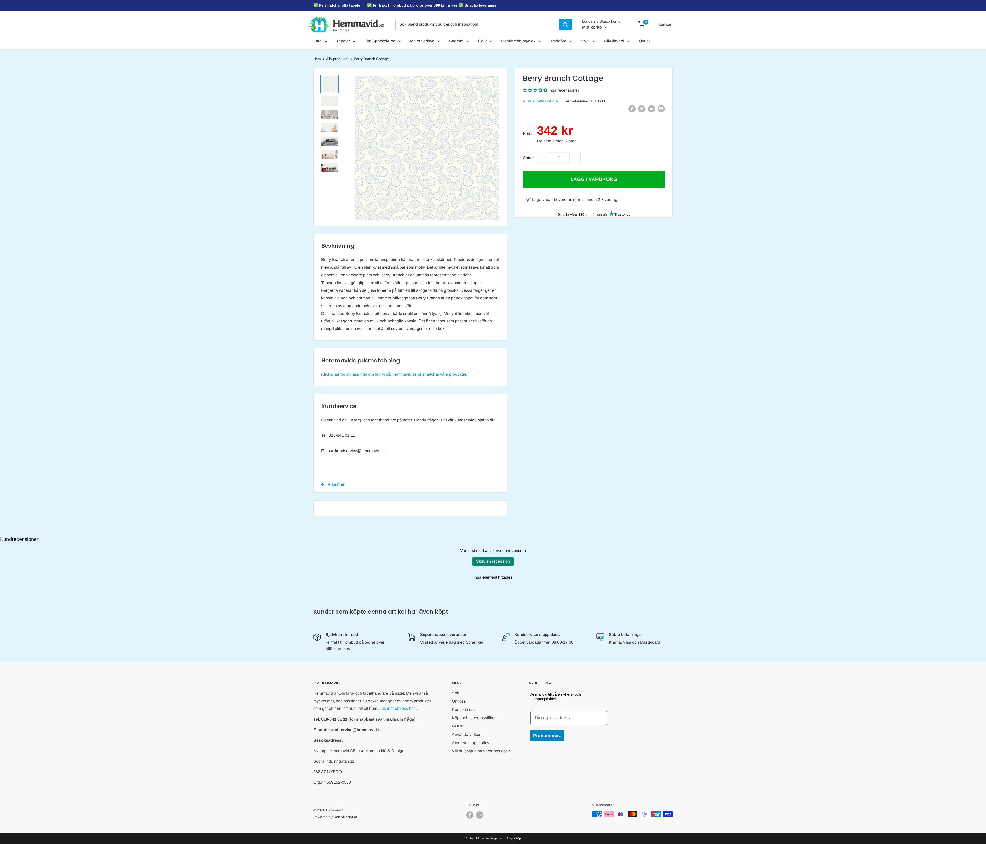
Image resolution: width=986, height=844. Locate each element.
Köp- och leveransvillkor (474, 718)
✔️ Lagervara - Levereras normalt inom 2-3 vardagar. (574, 199)
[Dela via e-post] (661, 108)
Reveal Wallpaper (540, 101)
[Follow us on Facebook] (469, 814)
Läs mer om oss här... (398, 708)
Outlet (644, 41)
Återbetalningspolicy (470, 743)
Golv (482, 41)
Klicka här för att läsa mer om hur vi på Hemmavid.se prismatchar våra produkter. (394, 374)
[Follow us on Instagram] (479, 814)
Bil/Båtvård (614, 41)
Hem (317, 59)
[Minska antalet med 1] (542, 157)
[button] (535, 90)
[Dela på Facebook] (632, 108)
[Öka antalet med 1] (575, 157)
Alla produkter (337, 59)
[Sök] (565, 24)
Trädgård (558, 41)
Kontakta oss (464, 709)
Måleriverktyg (422, 41)
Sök (455, 693)
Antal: (528, 158)
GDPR (458, 726)
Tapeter (343, 41)
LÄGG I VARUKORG (594, 179)
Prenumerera (547, 735)
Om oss (459, 701)
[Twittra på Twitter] (651, 108)
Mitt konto (592, 27)
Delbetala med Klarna (557, 141)
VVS (585, 41)
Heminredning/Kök (518, 41)
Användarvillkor (466, 734)
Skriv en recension (493, 561)
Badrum (456, 41)
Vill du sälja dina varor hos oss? (481, 751)
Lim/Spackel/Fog (380, 41)
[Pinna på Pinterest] (641, 108)
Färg (317, 41)
